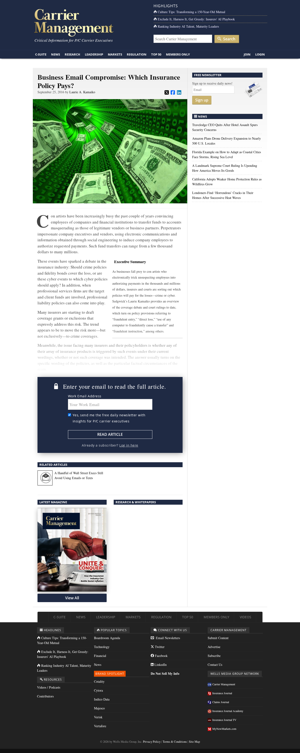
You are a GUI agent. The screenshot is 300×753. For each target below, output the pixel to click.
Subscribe (214, 655)
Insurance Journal (222, 693)
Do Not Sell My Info (165, 673)
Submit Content (218, 638)
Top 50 (156, 54)
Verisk (98, 717)
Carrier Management (223, 684)
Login (260, 54)
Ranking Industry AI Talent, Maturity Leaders (188, 26)
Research (72, 54)
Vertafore (100, 726)
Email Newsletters (167, 638)
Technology (101, 647)
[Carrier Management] (89, 22)
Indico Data (101, 699)
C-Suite (40, 54)
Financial (100, 655)
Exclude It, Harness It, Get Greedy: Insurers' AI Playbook (196, 19)
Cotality (99, 681)
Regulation (136, 54)
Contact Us (215, 664)
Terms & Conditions (175, 742)
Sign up (201, 100)
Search (228, 38)
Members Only (178, 54)
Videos (245, 617)
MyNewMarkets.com (224, 729)
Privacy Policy (152, 742)
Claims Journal (220, 702)
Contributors (45, 696)
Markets (115, 54)
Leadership (94, 54)
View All (72, 597)
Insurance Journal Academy (227, 711)
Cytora (98, 690)
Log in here (128, 445)
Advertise (214, 647)
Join (247, 54)
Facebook (161, 655)
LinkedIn (160, 664)
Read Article (110, 434)
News (55, 54)
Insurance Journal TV (224, 720)
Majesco (99, 708)
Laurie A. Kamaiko (82, 92)
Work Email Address (84, 396)
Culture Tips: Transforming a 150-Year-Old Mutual (191, 12)
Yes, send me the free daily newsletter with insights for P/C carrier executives (109, 418)
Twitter (159, 647)
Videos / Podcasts (48, 687)
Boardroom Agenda (107, 638)
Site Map (194, 742)
